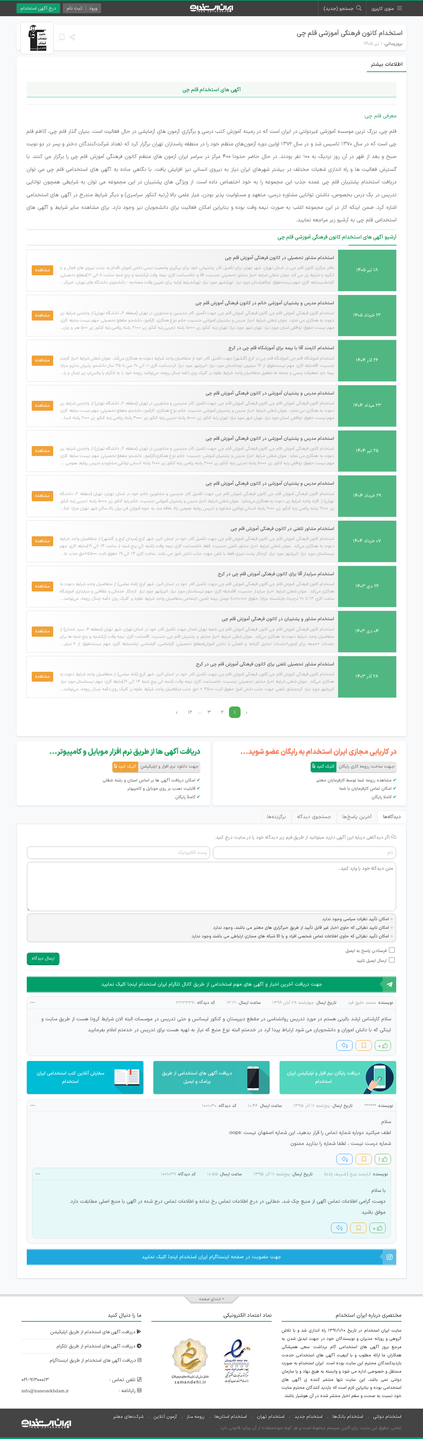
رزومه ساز (196, 1416)
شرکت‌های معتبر (128, 1416)
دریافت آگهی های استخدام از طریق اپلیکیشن (93, 1332)
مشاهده (42, 270)
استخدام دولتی (387, 1416)
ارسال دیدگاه (43, 958)
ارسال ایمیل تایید (372, 961)
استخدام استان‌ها (230, 1416)
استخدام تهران (271, 1416)
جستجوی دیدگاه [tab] (314, 817)
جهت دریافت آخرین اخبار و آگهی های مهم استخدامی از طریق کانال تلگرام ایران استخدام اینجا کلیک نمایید (211, 984)
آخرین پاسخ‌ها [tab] (357, 817)
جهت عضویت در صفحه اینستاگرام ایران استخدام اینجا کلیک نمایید (211, 1257)
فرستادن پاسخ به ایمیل (366, 951)
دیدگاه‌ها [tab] (392, 817)
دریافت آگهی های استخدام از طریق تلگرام (97, 1346)
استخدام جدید (308, 1416)
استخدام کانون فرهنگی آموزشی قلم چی (350, 33)
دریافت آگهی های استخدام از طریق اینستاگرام (93, 1360)
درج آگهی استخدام (38, 8)
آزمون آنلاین (165, 1416)
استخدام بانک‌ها (347, 1416)
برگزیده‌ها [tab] (276, 817)
